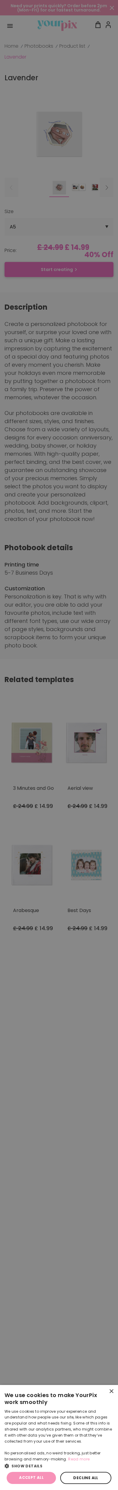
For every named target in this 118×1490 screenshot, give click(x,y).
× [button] (111, 1391)
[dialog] (59, 1437)
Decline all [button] (85, 1477)
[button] (59, 1465)
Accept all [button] (31, 1477)
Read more (79, 1459)
